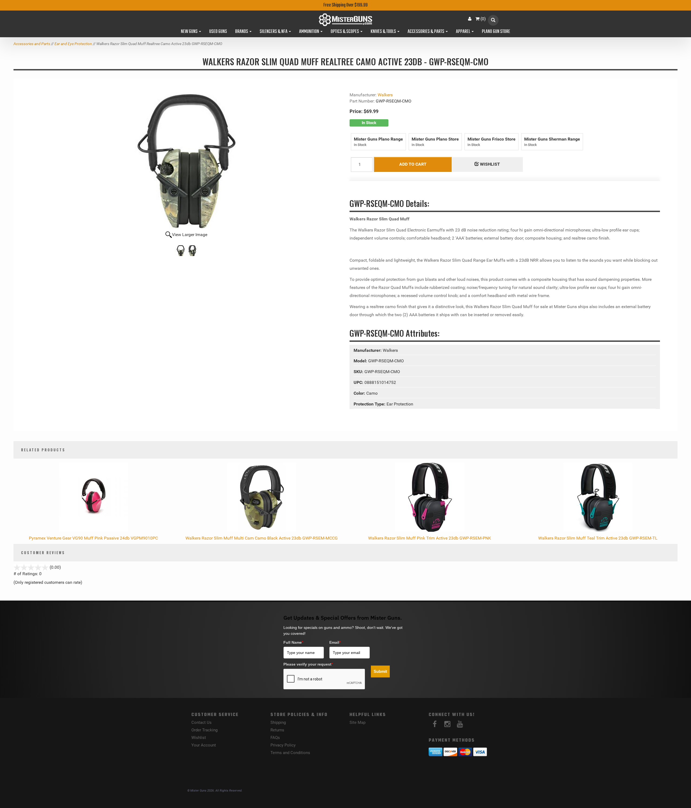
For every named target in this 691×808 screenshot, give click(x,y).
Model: (361, 360)
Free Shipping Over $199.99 (345, 5)
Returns (277, 730)
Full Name (293, 642)
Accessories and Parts (31, 44)
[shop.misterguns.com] (345, 19)
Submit (380, 671)
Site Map (357, 722)
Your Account (203, 745)
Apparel (463, 32)
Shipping (278, 722)
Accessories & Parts (426, 32)
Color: (360, 393)
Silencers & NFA (274, 32)
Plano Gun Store (496, 32)
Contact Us (201, 722)
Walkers (385, 94)
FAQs (275, 737)
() (483, 18)
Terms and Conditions (290, 752)
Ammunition (309, 32)
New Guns (189, 32)
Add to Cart (412, 164)
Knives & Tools (384, 32)
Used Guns (218, 32)
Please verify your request (308, 664)
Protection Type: (370, 404)
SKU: (359, 371)
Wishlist (198, 737)
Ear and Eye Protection (73, 44)
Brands (242, 32)
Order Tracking (204, 730)
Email (335, 642)
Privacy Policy (283, 745)
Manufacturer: (368, 350)
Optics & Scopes (345, 32)
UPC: (359, 382)
